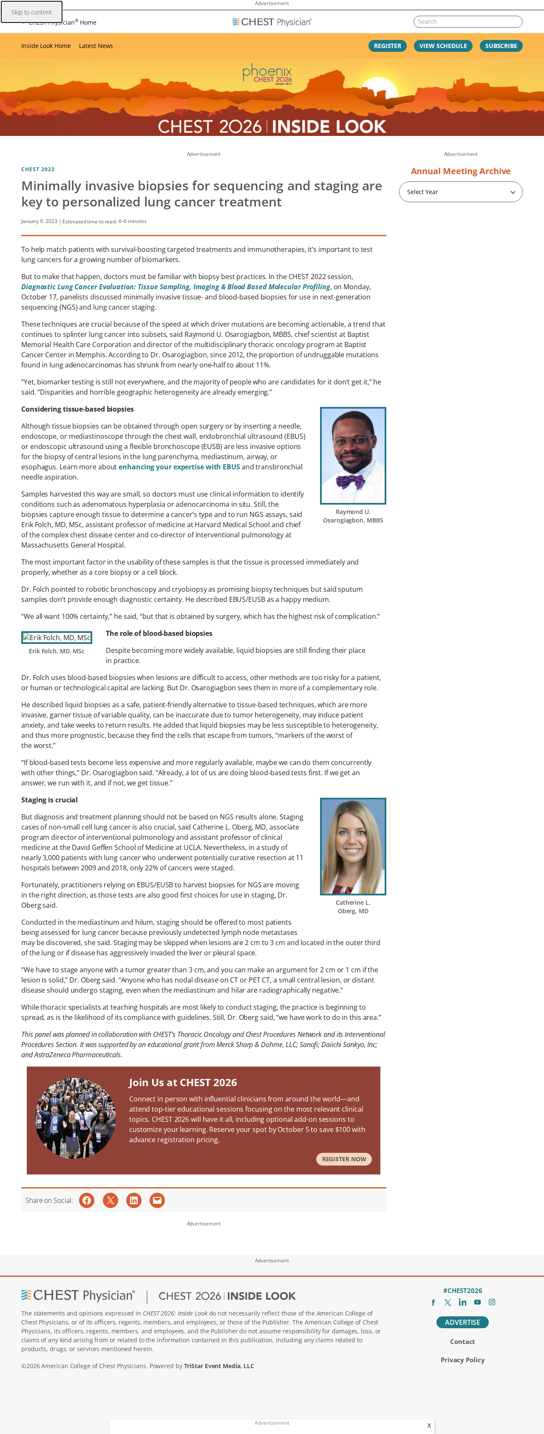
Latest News (96, 46)
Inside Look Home (46, 46)
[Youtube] (477, 1302)
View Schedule (443, 46)
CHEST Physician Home (62, 22)
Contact (462, 1341)
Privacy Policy (463, 1359)
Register (387, 46)
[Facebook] (433, 1302)
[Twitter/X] (448, 1302)
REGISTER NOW (344, 1159)
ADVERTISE (462, 1322)
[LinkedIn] (462, 1302)
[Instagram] (492, 1302)
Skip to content (31, 12)
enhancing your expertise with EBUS (179, 466)
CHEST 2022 (38, 169)
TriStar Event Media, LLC (219, 1366)
